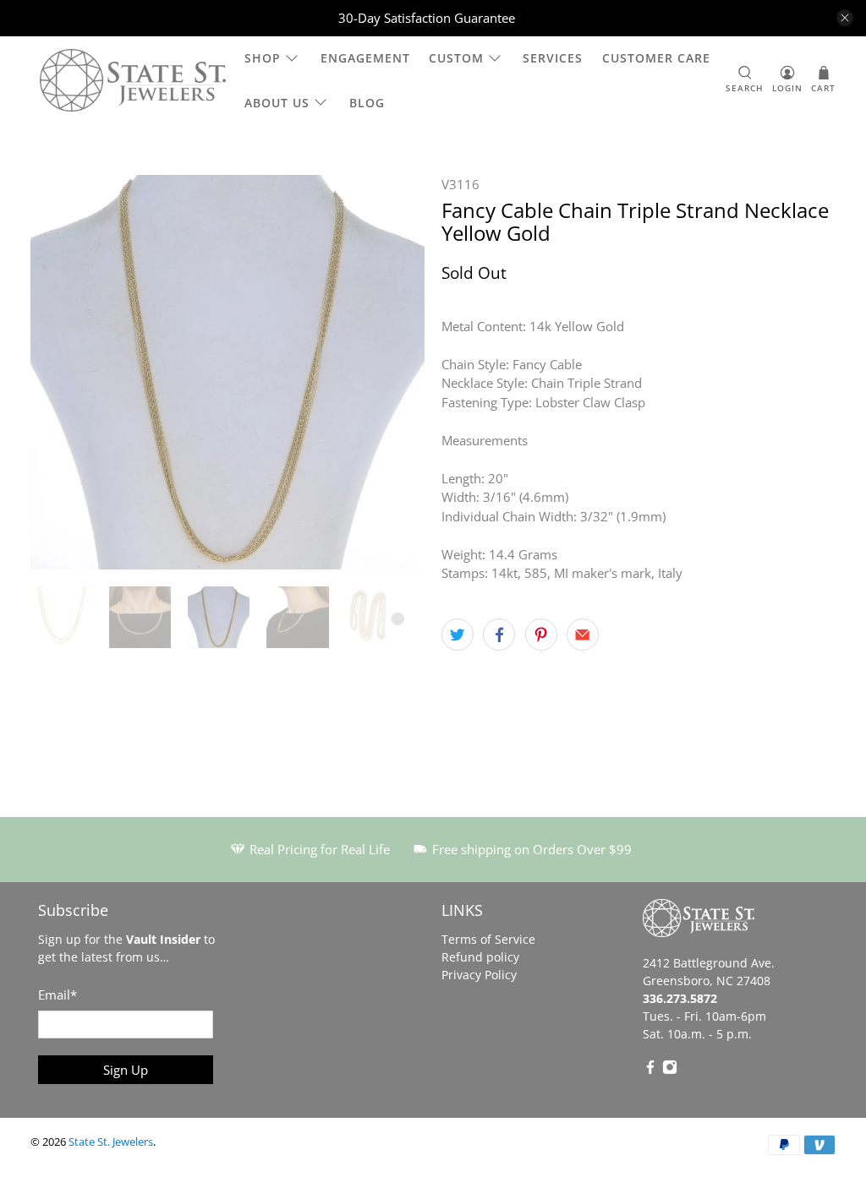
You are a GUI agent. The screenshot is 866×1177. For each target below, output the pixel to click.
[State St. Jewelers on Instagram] (669, 1070)
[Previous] (57, 371)
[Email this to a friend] (583, 634)
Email (57, 994)
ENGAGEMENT (365, 58)
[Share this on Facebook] (499, 634)
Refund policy (480, 957)
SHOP (262, 58)
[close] (844, 17)
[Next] (397, 371)
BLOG (367, 103)
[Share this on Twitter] (457, 634)
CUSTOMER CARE (656, 58)
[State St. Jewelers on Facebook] (650, 1070)
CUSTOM (456, 58)
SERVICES (553, 58)
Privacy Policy (479, 975)
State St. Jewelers (111, 1142)
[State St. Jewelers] (133, 80)
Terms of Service (488, 939)
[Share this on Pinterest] (541, 634)
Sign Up (125, 1069)
